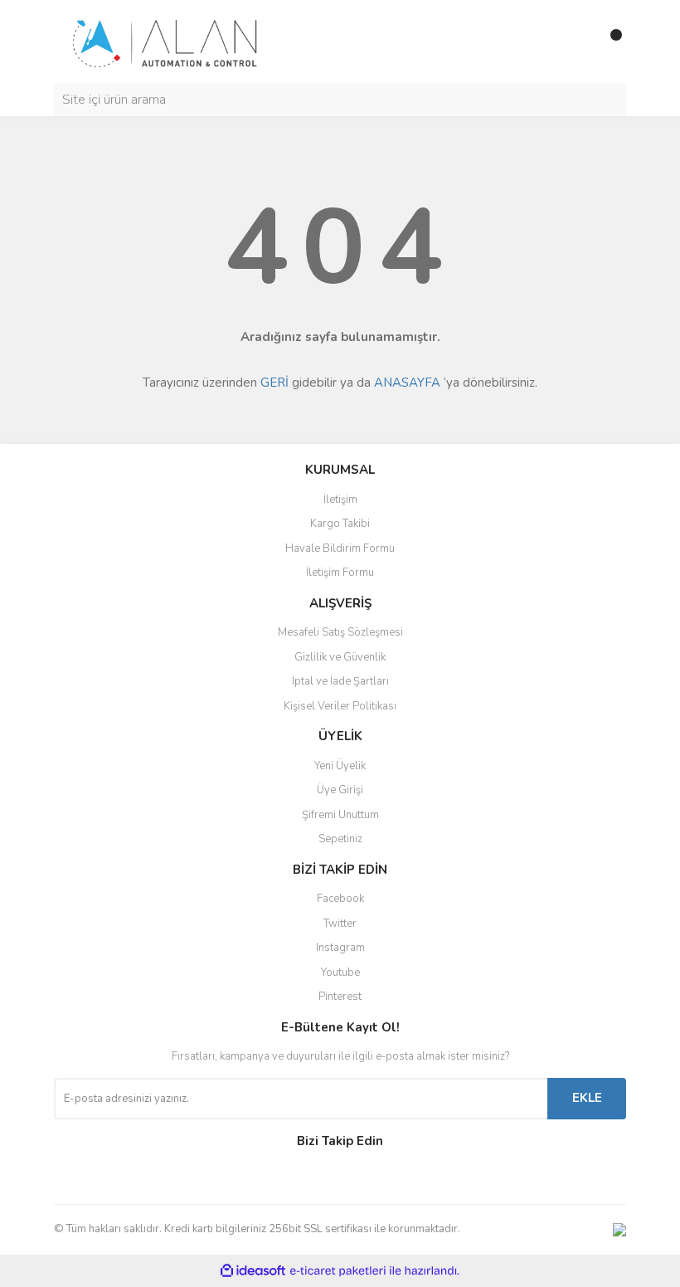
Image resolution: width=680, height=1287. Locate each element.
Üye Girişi (340, 789)
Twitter (340, 923)
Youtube (340, 972)
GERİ (274, 382)
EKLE (587, 1098)
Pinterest (340, 996)
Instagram (340, 947)
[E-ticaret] (337, 1270)
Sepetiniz (340, 838)
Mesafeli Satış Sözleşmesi (340, 632)
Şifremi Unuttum (340, 814)
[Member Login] (543, 41)
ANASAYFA (407, 382)
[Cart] (576, 41)
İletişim (340, 499)
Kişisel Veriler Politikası (340, 706)
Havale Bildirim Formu (340, 548)
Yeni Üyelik (340, 765)
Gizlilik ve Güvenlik (340, 657)
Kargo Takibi (340, 523)
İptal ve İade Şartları (340, 681)
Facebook (340, 898)
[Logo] (166, 40)
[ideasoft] (253, 1271)
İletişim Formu (340, 572)
